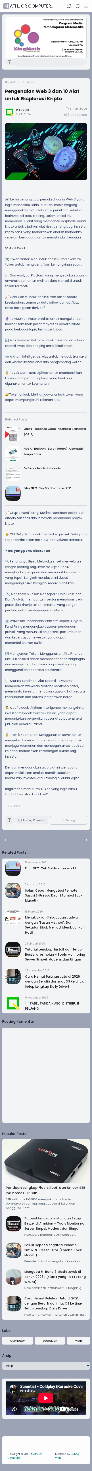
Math (78, 1341)
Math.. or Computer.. (28, 6)
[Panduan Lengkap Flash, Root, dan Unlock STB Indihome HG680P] (46, 1182)
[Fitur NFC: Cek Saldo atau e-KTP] (13, 500)
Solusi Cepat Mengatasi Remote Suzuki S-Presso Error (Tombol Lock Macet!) (53, 895)
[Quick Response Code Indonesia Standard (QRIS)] (13, 441)
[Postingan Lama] (6, 840)
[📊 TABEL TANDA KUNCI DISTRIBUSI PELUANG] (13, 1010)
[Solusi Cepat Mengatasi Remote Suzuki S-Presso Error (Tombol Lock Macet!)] (13, 897)
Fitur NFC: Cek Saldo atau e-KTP (47, 488)
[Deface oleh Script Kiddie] (13, 480)
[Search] (77, 6)
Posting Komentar (34, 820)
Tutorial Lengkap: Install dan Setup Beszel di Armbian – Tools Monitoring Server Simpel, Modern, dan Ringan (55, 954)
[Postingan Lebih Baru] (85, 840)
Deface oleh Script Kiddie (42, 468)
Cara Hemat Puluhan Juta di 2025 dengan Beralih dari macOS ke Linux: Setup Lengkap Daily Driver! (54, 981)
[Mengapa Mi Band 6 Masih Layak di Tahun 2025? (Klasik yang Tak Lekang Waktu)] (13, 1284)
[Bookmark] (9, 63)
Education (15, 805)
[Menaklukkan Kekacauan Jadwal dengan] (13, 924)
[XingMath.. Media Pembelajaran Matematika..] (46, 57)
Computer (17, 1341)
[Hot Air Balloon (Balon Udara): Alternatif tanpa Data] (13, 460)
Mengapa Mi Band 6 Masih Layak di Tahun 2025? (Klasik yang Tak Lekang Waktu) (55, 1276)
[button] (75, 114)
